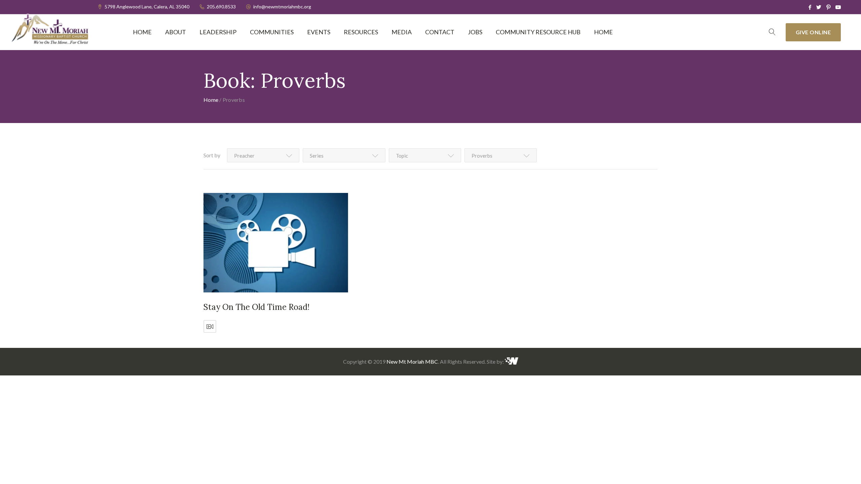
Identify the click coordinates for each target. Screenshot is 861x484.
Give (813, 32)
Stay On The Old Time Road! (256, 307)
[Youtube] (838, 7)
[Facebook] (810, 7)
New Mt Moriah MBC (412, 361)
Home (142, 32)
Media (401, 32)
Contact (439, 32)
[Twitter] (818, 7)
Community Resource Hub (538, 32)
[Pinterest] (828, 7)
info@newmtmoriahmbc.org (282, 6)
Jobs (475, 32)
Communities (272, 32)
